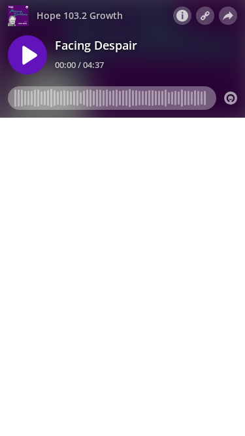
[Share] (228, 16)
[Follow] (205, 16)
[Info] (182, 16)
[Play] (27, 55)
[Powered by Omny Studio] (230, 98)
